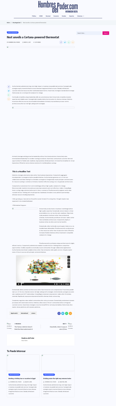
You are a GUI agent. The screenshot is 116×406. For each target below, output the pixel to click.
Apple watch (14, 313)
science (33, 313)
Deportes (71, 16)
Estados (64, 16)
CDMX (41, 16)
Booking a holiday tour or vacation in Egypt (22, 378)
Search (106, 33)
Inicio (8, 22)
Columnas (79, 16)
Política (34, 16)
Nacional (48, 16)
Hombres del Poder (15, 382)
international (24, 313)
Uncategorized (16, 22)
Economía (56, 16)
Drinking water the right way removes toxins (57, 378)
